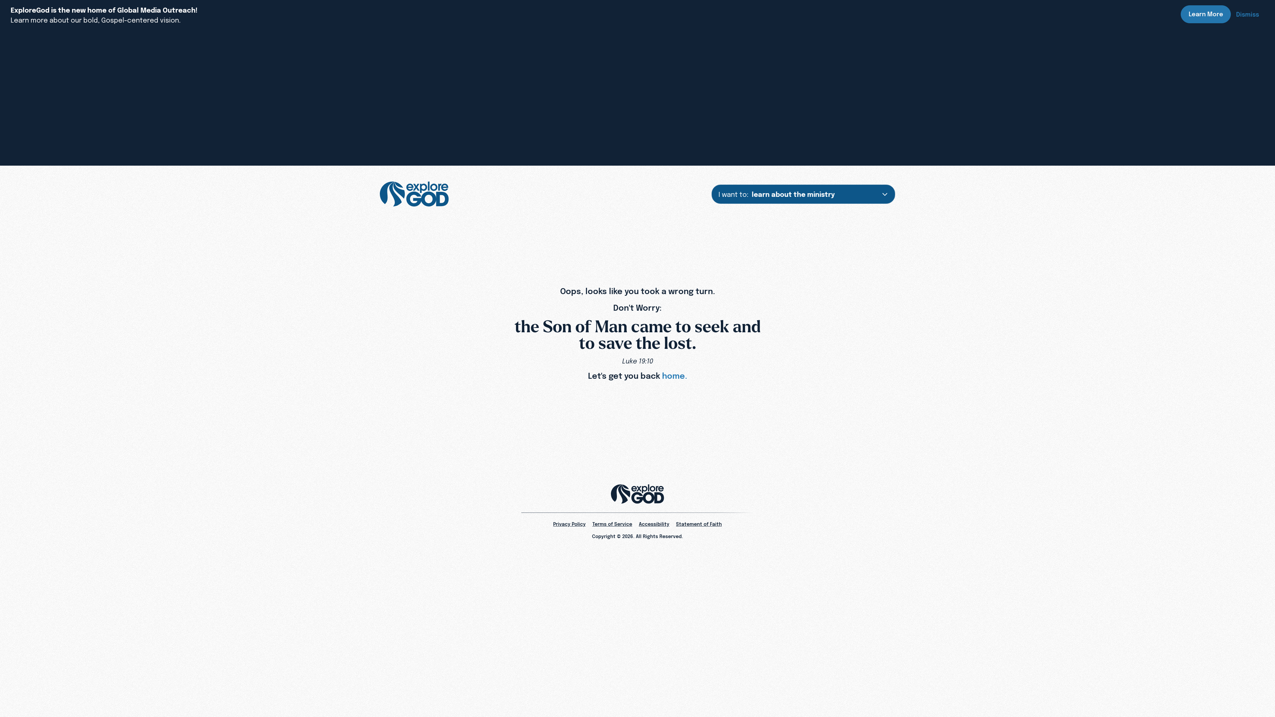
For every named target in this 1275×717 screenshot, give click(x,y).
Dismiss (1247, 14)
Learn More (1206, 14)
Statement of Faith (699, 524)
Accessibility (654, 524)
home (673, 375)
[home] (414, 194)
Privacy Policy (569, 524)
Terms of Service (612, 524)
